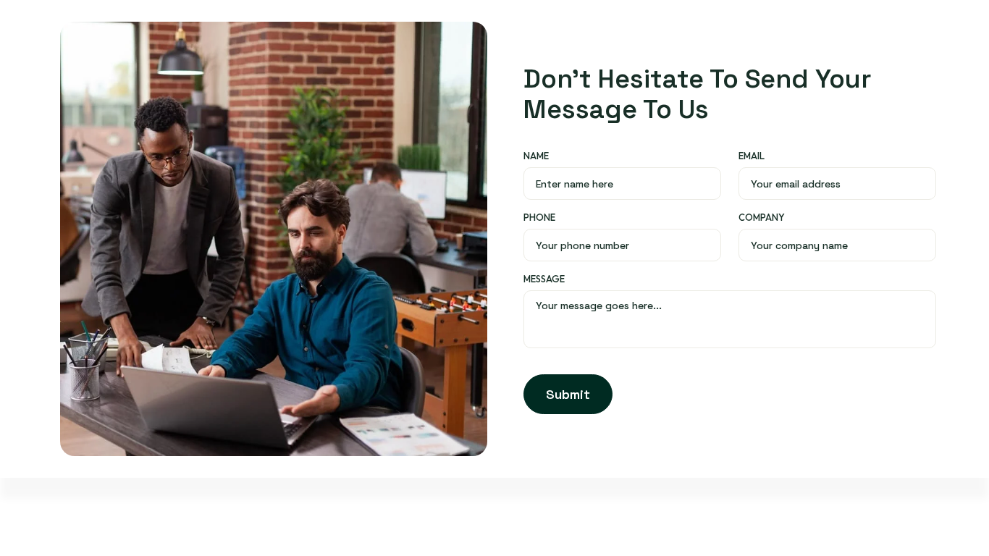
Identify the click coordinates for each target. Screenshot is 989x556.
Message (544, 279)
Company (761, 217)
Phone (539, 217)
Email (751, 155)
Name (536, 155)
